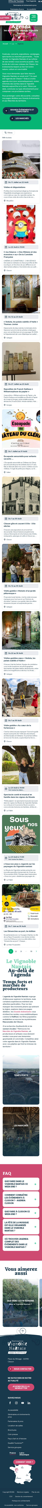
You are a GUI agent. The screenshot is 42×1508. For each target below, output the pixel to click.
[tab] (13, 1454)
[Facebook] (10, 1403)
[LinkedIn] (29, 1403)
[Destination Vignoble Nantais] (13, 17)
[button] (27, 18)
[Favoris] (21, 18)
